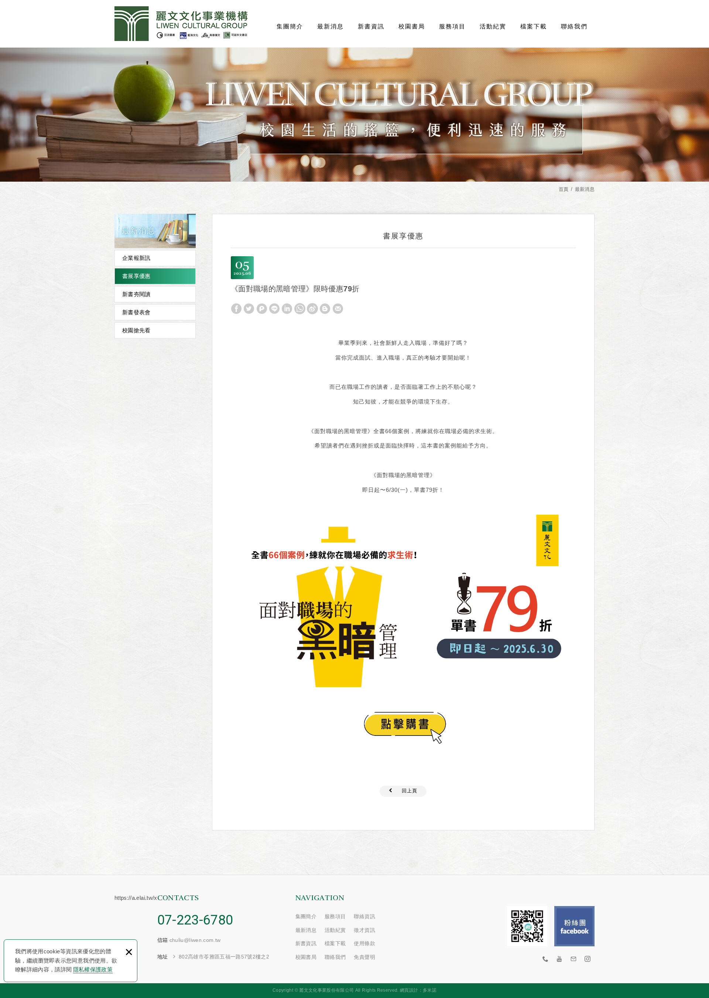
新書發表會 (136, 312)
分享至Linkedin (286, 308)
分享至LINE (274, 308)
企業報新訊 (136, 258)
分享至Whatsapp (299, 308)
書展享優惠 (136, 276)
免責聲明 (364, 957)
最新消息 (330, 26)
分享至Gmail (337, 308)
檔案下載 (533, 26)
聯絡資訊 (364, 916)
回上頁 (409, 790)
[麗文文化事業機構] (180, 23)
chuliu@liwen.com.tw (195, 940)
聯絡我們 (574, 26)
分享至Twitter (248, 308)
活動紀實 (493, 26)
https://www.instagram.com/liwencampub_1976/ (587, 959)
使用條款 (364, 943)
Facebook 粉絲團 (574, 926)
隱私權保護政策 (93, 969)
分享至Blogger (324, 308)
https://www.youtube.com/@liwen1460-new (559, 959)
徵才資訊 (364, 930)
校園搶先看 (136, 330)
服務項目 (452, 26)
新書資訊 (371, 26)
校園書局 (411, 26)
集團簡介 (290, 26)
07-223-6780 (195, 920)
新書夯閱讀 (136, 294)
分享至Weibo (312, 308)
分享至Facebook (236, 308)
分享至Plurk (261, 308)
